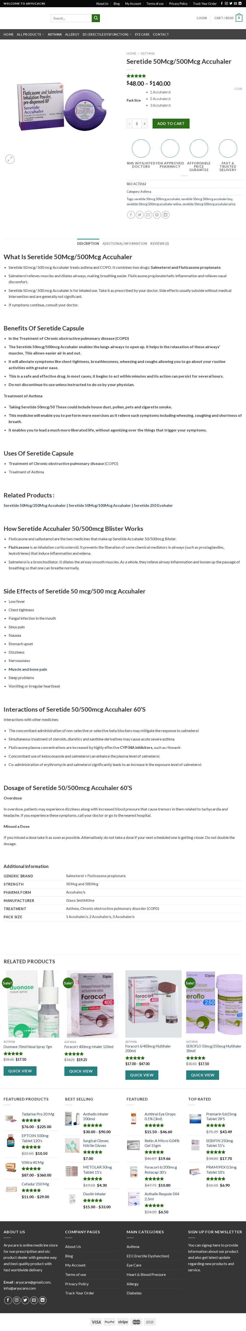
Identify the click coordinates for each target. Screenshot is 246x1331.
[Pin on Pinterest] (157, 215)
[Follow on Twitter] (230, 3)
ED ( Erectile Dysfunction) (106, 34)
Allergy (72, 34)
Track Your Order (205, 4)
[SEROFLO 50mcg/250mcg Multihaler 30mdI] (214, 1004)
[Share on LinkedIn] (166, 215)
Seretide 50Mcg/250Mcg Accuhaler (35, 505)
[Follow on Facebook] (221, 3)
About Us (102, 4)
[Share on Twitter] (140, 215)
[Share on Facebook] (131, 215)
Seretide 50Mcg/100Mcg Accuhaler (100, 505)
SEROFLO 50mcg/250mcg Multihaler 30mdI (213, 1048)
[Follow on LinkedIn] (240, 3)
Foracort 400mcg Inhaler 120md (88, 1047)
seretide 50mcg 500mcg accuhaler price (208, 204)
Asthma (55, 34)
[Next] (242, 1029)
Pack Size (134, 100)
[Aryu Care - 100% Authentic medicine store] (23, 18)
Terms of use (155, 4)
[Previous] (3, 1029)
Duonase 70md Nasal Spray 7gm (28, 1047)
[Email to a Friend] (148, 215)
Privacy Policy (178, 4)
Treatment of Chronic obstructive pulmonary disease (56, 463)
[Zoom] (10, 159)
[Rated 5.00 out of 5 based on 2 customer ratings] (184, 76)
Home (8, 34)
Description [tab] (88, 243)
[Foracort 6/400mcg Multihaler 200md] (153, 1004)
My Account (133, 4)
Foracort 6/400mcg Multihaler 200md (148, 1048)
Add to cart (170, 123)
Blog (117, 4)
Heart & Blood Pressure (146, 1274)
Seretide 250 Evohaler (153, 505)
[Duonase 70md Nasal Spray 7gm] (32, 1004)
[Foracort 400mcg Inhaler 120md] (92, 1004)
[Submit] (96, 18)
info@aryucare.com (20, 1288)
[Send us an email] (235, 3)
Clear (238, 88)
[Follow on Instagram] (226, 3)
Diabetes (134, 1293)
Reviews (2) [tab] (159, 243)
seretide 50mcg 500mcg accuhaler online (154, 204)
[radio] (196, 92)
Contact (161, 34)
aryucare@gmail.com (33, 1282)
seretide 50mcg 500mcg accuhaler (157, 199)
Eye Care (142, 34)
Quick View (20, 1071)
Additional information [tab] (125, 243)
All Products (29, 34)
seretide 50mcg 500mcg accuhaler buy (206, 199)
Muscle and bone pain (28, 669)
